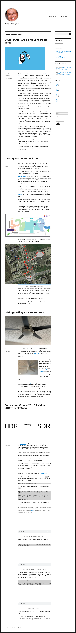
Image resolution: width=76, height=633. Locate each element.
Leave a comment (8, 78)
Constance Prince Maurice (66, 74)
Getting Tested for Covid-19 (21, 158)
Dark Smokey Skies (59, 52)
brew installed (43, 473)
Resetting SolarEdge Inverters (61, 57)
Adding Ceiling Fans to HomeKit (24, 312)
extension (32, 510)
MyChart (20, 194)
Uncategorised (7, 75)
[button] (70, 16)
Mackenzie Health (22, 176)
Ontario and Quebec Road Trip (65, 66)
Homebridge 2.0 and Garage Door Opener (63, 51)
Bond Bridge (36, 353)
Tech (5, 349)
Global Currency (59, 53)
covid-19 (6, 76)
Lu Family (55, 16)
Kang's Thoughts (12, 24)
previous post (23, 443)
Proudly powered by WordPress (18, 627)
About (50, 16)
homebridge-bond (29, 383)
